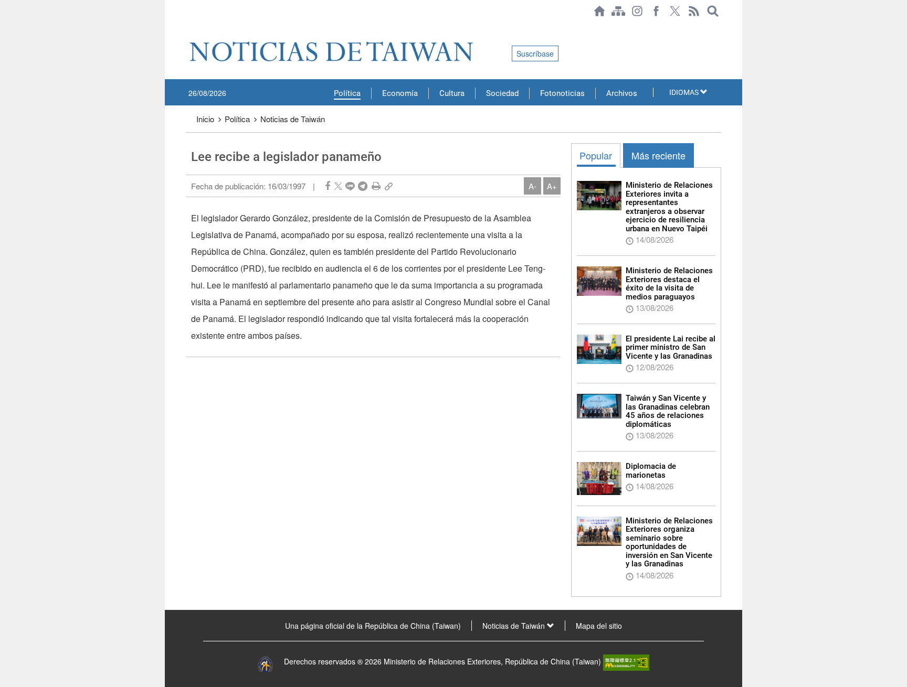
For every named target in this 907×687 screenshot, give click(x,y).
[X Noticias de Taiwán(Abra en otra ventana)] (675, 11)
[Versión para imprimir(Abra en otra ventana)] (376, 185)
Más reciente (658, 155)
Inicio (205, 118)
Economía (400, 93)
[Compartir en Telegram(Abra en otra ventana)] (362, 185)
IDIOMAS (684, 92)
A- (532, 185)
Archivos (621, 93)
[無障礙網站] (626, 661)
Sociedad (502, 93)
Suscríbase (535, 53)
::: (189, 27)
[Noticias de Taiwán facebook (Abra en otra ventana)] (656, 11)
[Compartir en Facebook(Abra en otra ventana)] (327, 185)
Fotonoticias (562, 93)
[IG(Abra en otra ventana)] (637, 11)
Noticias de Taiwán (292, 118)
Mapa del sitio (599, 625)
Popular (595, 155)
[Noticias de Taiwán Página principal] (599, 11)
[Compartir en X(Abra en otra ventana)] (338, 185)
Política (347, 93)
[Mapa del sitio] (618, 11)
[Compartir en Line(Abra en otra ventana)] (350, 185)
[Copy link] (388, 185)
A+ (552, 185)
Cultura (452, 93)
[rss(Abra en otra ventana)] (693, 11)
